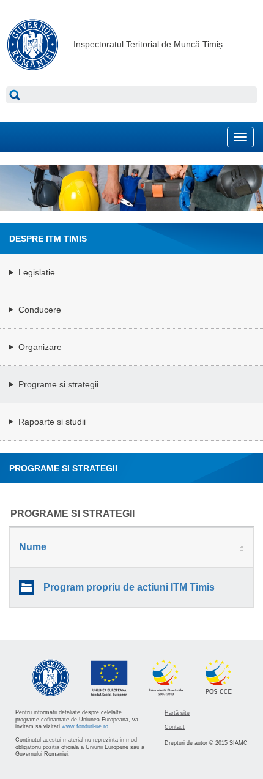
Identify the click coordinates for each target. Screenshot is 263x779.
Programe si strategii (58, 384)
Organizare (40, 347)
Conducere (39, 310)
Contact (175, 727)
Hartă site (177, 713)
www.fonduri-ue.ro (85, 726)
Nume (32, 547)
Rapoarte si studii (52, 422)
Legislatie (36, 272)
